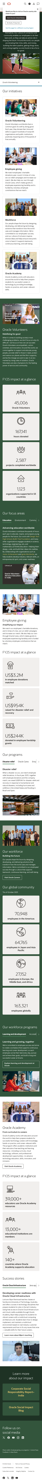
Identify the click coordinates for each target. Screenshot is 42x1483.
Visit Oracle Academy (13, 1166)
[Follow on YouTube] (13, 1437)
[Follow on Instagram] (18, 1437)
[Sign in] (34, 4)
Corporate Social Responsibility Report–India (21, 1392)
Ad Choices (19, 1467)
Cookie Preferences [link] (8, 1467)
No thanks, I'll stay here (13, 23)
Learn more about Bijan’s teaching (18, 1335)
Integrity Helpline (21, 1471)
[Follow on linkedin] (23, 1437)
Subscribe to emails (8, 1471)
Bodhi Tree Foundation (21, 539)
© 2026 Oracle (7, 1464)
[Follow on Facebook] (8, 1437)
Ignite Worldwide (27, 554)
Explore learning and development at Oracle (19, 1064)
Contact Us (31, 1471)
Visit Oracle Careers (12, 877)
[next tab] (38, 520)
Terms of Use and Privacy (22, 1464)
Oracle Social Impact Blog (21, 1409)
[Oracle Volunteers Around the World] (21, 314)
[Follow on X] (4, 1437)
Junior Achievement (10, 554)
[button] (4, 4)
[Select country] (29, 4)
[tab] (7, 520)
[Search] (25, 4)
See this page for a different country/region (19, 28)
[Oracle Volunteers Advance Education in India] (21, 574)
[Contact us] (38, 4)
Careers (26, 1467)
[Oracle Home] (9, 3)
